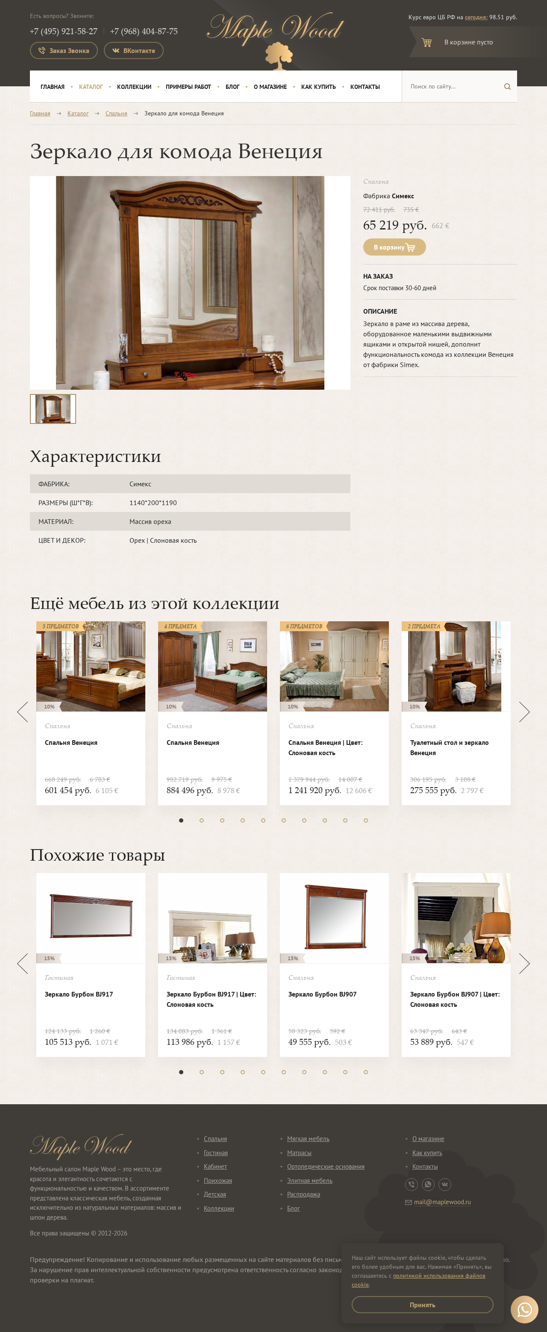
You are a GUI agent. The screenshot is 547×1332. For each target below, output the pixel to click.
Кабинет (215, 1166)
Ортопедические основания (326, 1166)
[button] (181, 820)
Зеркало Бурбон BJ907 (322, 994)
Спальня (116, 113)
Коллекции (134, 87)
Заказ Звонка (69, 50)
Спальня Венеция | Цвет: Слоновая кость (325, 747)
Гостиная (216, 1153)
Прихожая (218, 1180)
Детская (215, 1194)
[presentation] (22, 712)
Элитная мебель (309, 1180)
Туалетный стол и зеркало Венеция (449, 747)
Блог (232, 87)
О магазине (270, 87)
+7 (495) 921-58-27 (63, 31)
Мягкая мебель (308, 1139)
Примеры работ (188, 87)
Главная (53, 87)
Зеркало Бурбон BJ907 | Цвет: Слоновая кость (455, 999)
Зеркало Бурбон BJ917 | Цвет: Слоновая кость (211, 999)
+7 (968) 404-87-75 (144, 31)
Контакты (365, 87)
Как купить (318, 87)
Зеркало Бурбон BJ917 (79, 994)
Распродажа (303, 1194)
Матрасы (299, 1153)
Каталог (91, 87)
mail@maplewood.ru (442, 1202)
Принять (422, 1304)
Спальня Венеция (71, 742)
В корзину (389, 247)
